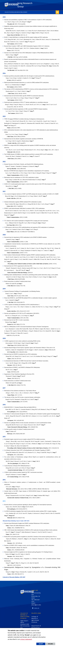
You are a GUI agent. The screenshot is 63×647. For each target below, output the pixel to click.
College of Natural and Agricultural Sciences (16, 12)
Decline (50, 644)
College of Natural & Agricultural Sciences (35, 619)
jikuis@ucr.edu (36, 605)
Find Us (36, 608)
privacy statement (26, 639)
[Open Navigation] (57, 12)
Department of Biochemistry (36, 626)
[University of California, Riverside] (27, 594)
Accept (41, 644)
